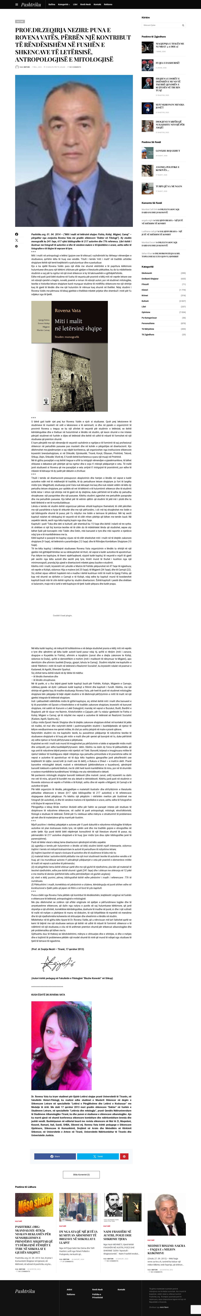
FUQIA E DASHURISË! (168, 62)
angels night (147, 220)
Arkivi (69, 1289)
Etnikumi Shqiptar (150, 279)
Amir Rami (164, 1307)
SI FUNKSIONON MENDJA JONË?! (170, 106)
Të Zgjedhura (148, 334)
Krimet (145, 295)
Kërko (183, 25)
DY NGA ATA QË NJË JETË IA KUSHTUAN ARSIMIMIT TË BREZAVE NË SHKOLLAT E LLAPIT (78, 1236)
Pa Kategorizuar (149, 318)
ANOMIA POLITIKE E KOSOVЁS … (167, 168)
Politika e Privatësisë (97, 1296)
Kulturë (20, 21)
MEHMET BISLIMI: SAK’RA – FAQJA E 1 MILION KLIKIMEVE (166, 1249)
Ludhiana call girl (149, 231)
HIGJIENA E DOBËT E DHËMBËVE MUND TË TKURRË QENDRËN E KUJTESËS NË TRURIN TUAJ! (168, 84)
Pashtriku (25, 1291)
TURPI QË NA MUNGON (169, 186)
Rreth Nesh (97, 1289)
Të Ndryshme (148, 329)
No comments (75, 67)
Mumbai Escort (149, 242)
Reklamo (71, 1294)
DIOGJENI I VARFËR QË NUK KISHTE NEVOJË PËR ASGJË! (170, 124)
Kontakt (121, 1289)
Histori (145, 290)
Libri (144, 306)
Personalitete (148, 323)
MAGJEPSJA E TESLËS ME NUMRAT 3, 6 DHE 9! (170, 45)
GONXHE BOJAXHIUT (168, 150)
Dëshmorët (147, 273)
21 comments (68, 1261)
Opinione (146, 312)
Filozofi (145, 284)
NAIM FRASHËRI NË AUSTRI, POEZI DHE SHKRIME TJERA (117, 1235)
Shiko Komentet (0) (81, 1174)
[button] (16, 4)
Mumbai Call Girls (150, 209)
